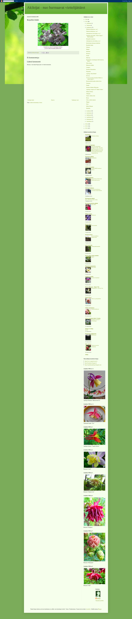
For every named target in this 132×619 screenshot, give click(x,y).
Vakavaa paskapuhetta (96, 298)
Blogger (99, 609)
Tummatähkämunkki (96, 246)
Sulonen (88, 47)
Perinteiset (94, 215)
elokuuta (89, 25)
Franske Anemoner (95, 277)
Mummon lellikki (90, 65)
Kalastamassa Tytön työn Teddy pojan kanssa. (97, 179)
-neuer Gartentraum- (90, 145)
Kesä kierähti (94, 225)
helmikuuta (89, 119)
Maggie (87, 102)
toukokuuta (89, 113)
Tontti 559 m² (88, 297)
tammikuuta (89, 121)
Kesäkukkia (94, 158)
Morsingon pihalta (89, 156)
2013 (86, 126)
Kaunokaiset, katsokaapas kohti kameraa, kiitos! (95, 60)
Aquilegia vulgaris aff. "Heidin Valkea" (94, 89)
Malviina (88, 57)
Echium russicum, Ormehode (95, 346)
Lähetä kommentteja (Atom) (36, 102)
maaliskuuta (89, 117)
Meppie (87, 49)
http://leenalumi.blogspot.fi (91, 363)
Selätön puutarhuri (89, 167)
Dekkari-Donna (89, 91)
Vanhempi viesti (75, 100)
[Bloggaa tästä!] (44, 52)
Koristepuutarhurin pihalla (91, 203)
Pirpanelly (88, 71)
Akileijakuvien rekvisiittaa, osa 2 (93, 33)
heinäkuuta (89, 27)
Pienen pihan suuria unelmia (92, 255)
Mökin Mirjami (89, 106)
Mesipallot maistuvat (90, 39)
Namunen (88, 83)
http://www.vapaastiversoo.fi (91, 361)
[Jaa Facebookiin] (46, 52)
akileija (98, 598)
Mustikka (88, 108)
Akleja (86, 354)
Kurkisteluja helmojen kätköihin (93, 43)
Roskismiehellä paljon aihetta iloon (93, 81)
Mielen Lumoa (88, 214)
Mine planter (88, 344)
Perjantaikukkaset (95, 309)
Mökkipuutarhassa (89, 188)
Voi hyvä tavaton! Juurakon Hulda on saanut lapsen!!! (94, 78)
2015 (86, 21)
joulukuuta (89, 23)
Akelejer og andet (89, 276)
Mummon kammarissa (90, 266)
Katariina (88, 51)
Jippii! (93, 256)
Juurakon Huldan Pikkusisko (92, 87)
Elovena (88, 75)
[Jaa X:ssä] (45, 52)
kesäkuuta (89, 111)
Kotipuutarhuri (88, 234)
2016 (86, 19)
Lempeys (88, 67)
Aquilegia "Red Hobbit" (91, 73)
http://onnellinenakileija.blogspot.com (93, 365)
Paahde (87, 85)
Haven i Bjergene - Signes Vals (92, 287)
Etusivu (52, 100)
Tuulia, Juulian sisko (90, 95)
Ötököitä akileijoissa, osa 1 (92, 31)
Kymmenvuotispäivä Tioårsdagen (96, 320)
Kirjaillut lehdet (89, 45)
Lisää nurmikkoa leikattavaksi (95, 236)
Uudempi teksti (30, 100)
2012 (86, 128)
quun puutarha (88, 245)
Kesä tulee (94, 267)
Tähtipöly (88, 93)
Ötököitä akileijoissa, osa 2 (92, 29)
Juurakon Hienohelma (91, 69)
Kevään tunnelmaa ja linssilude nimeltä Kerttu (97, 190)
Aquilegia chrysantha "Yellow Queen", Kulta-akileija (94, 36)
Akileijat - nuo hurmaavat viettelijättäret (56, 7)
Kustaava (88, 53)
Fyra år (86, 330)
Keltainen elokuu (95, 136)
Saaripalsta (87, 134)
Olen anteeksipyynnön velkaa (91, 199)
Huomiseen (94, 335)
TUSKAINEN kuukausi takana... (96, 169)
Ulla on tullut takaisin (91, 100)
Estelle (87, 55)
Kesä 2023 (94, 204)
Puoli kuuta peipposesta (90, 333)
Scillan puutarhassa (89, 308)
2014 (86, 124)
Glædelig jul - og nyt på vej (97, 288)
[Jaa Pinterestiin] (48, 52)
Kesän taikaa (88, 224)
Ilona (87, 104)
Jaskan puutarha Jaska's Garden (92, 318)
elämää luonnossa (89, 177)
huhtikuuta (89, 115)
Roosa (87, 98)
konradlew (88, 609)
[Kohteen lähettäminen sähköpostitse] (42, 52)
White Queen (89, 63)
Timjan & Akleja (89, 328)
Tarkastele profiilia (99, 600)
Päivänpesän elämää (90, 198)
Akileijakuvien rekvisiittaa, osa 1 (93, 41)
